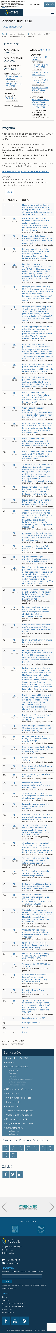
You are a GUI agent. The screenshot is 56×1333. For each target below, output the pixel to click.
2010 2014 (28, 1148)
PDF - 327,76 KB (12, 81)
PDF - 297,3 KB (11, 89)
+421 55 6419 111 (13, 1260)
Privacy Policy (38, 1285)
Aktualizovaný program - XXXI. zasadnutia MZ (25, 171)
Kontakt (5, 1300)
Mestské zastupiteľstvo (17, 1066)
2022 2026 (5, 1148)
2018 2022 (13, 1148)
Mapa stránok (8, 1312)
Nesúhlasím (35, 4)
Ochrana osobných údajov (13, 1306)
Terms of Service (7, 1288)
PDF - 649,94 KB (12, 101)
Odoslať (7, 1281)
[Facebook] (5, 1174)
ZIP (14, 218)
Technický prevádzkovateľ (13, 1303)
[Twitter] (13, 1174)
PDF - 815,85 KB (37, 62)
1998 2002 (50, 1148)
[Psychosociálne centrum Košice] (15, 1231)
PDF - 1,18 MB (18, 106)
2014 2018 (21, 1148)
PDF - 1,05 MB (37, 70)
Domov (5, 1297)
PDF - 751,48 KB (37, 77)
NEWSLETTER (8, 1268)
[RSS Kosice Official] (24, 1321)
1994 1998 (6, 1155)
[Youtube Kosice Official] (15, 1321)
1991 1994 (13, 1155)
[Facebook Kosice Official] (6, 1321)
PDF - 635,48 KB (38, 92)
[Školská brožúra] (28, 1207)
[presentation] (4, 1207)
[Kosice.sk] (11, 12)
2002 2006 (43, 1148)
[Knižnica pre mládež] (41, 1231)
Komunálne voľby (14, 1127)
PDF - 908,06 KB (38, 85)
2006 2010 (35, 1148)
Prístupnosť (7, 1309)
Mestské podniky (28, 1222)
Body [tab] (9, 192)
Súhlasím (50, 4)
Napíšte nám (12, 1263)
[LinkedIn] (20, 1174)
